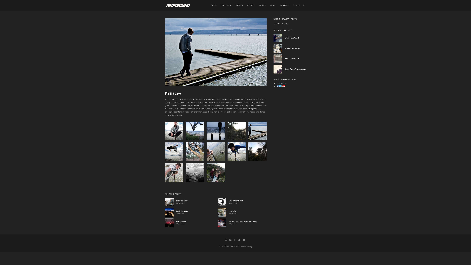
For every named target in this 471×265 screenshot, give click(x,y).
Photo (239, 5)
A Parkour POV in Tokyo (292, 48)
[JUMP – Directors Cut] (278, 58)
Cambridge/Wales (182, 211)
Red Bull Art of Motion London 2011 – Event (243, 221)
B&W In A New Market (236, 200)
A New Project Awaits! (292, 37)
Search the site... (304, 5)
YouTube (284, 86)
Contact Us (281, 83)
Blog (272, 5)
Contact (284, 5)
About (262, 5)
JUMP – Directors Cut (292, 58)
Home (213, 5)
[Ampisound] (178, 5)
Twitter (280, 86)
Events (251, 5)
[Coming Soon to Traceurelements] (278, 69)
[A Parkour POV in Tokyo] (278, 48)
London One (232, 211)
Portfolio (226, 5)
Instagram (282, 86)
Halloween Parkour (182, 200)
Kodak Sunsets (181, 221)
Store (297, 5)
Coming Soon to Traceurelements (295, 69)
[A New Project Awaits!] (278, 38)
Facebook (278, 86)
